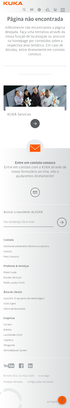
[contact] (31, 9)
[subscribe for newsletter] (61, 222)
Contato (8, 251)
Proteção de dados (13, 382)
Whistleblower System (15, 350)
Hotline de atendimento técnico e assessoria (26, 246)
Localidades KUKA (13, 335)
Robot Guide (10, 272)
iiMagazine (9, 345)
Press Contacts (11, 256)
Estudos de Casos (13, 277)
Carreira (8, 324)
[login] (47, 9)
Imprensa (8, 340)
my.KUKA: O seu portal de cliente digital (24, 298)
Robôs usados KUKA (14, 282)
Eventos (8, 329)
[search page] (24, 9)
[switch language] (39, 9)
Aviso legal (43, 376)
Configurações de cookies (40, 382)
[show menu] (62, 9)
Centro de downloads (14, 309)
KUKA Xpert (10, 303)
